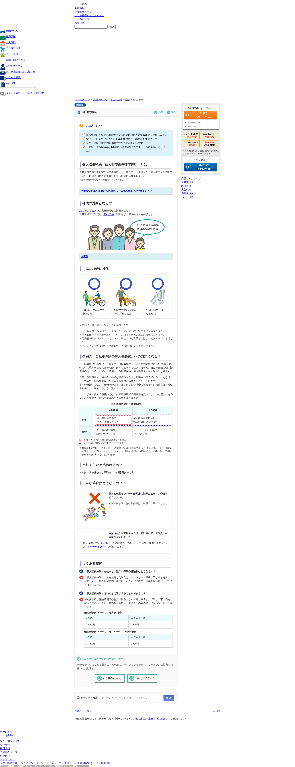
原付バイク (115, 533)
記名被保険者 (86, 210)
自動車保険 (12, 30)
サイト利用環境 (102, 763)
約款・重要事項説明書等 (154, 718)
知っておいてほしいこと (198, 126)
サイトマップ (7, 759)
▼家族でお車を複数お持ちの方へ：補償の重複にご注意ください (116, 191)
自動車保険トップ (100, 100)
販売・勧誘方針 (8, 763)
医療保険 (11, 36)
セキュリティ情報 (59, 763)
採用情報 (5, 748)
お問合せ (79, 23)
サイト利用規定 (81, 763)
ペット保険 (12, 54)
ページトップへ (8, 731)
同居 (138, 493)
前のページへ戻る (83, 711)
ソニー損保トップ (82, 100)
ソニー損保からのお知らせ (89, 15)
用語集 (127, 100)
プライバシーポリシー (33, 763)
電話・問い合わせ (16, 60)
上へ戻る (216, 711)
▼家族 (84, 256)
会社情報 (79, 8)
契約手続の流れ (194, 122)
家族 (108, 139)
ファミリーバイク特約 (95, 546)
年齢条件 (109, 214)
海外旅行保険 (13, 48)
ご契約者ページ (83, 11)
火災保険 (11, 42)
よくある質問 (82, 19)
